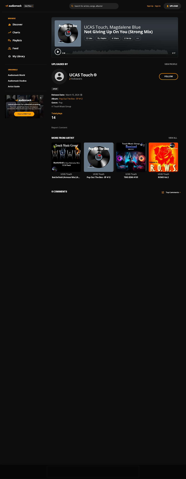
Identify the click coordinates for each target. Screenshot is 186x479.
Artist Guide (14, 86)
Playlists (17, 40)
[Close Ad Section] (40, 98)
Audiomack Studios (17, 80)
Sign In (157, 6)
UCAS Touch (81, 75)
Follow (168, 76)
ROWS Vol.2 (163, 177)
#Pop (55, 89)
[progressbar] (118, 51)
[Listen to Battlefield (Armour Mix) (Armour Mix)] (66, 157)
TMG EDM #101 (131, 177)
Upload (174, 6)
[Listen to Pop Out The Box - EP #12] (98, 157)
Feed (15, 48)
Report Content (59, 127)
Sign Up (150, 6)
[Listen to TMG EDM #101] (131, 157)
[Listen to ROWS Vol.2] (163, 157)
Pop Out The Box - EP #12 (70, 98)
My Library (19, 56)
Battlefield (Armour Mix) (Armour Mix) (66, 177)
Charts (16, 32)
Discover (17, 24)
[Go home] (13, 6)
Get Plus (29, 6)
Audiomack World (16, 75)
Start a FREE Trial (24, 114)
